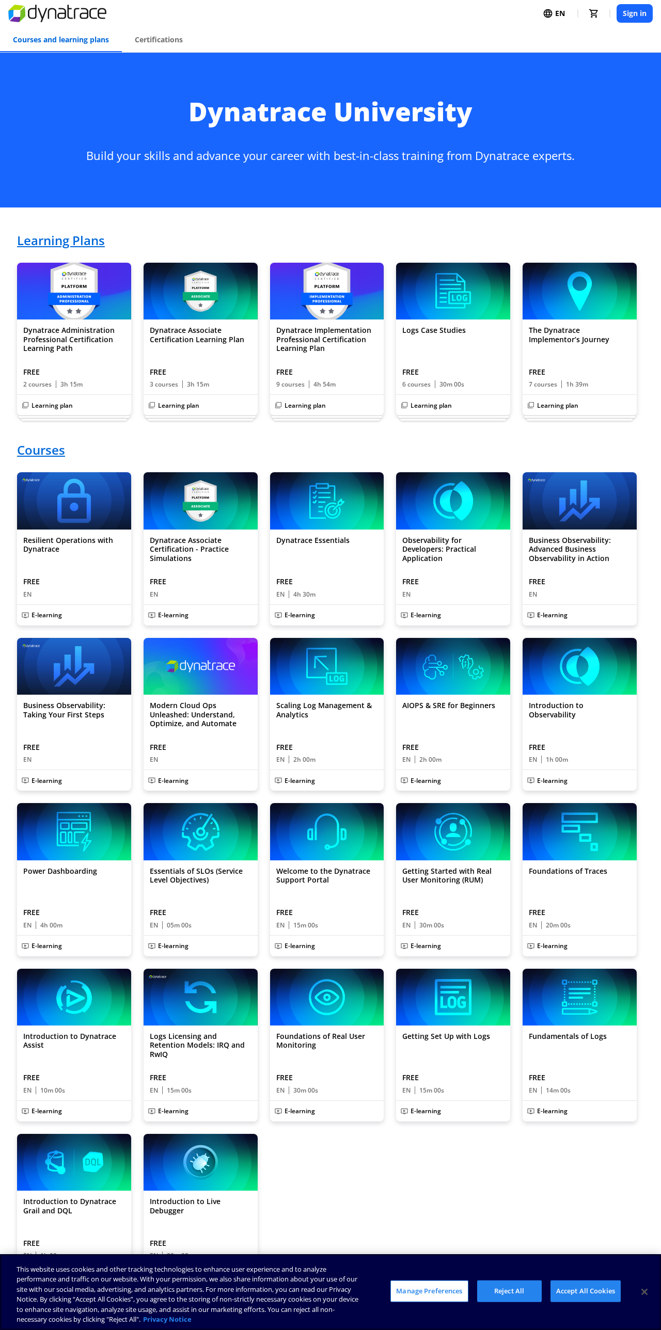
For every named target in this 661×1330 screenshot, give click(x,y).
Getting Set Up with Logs (446, 1036)
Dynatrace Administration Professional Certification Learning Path (69, 339)
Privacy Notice (167, 1319)
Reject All (509, 1290)
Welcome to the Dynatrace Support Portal (323, 876)
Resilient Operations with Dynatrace (68, 545)
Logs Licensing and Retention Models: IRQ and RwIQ (197, 1045)
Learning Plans (61, 240)
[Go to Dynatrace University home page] (57, 13)
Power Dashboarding (60, 871)
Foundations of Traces (568, 871)
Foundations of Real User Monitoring (320, 1041)
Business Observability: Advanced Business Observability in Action (570, 549)
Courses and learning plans (61, 39)
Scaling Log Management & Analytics (324, 710)
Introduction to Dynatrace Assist (69, 1041)
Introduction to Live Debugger (185, 1206)
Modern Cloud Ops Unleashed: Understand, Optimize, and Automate (193, 714)
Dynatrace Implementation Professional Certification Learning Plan (323, 339)
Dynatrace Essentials (313, 540)
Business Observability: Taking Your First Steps (64, 710)
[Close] (644, 1291)
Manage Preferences (429, 1290)
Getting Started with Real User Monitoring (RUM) (447, 876)
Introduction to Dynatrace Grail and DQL (69, 1206)
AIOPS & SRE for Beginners (448, 705)
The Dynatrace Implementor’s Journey (569, 335)
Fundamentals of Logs (568, 1036)
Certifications (159, 39)
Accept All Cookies (585, 1290)
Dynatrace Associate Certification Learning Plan (197, 335)
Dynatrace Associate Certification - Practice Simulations (189, 549)
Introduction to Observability (556, 710)
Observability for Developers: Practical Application (439, 549)
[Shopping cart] (594, 13)
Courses (41, 450)
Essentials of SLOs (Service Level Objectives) (196, 876)
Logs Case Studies (434, 330)
